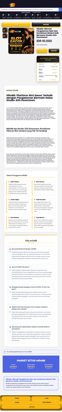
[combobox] (29, 9)
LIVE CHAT (31, 407)
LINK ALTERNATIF (47, 402)
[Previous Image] (9, 41)
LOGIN (16, 24)
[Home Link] (13, 4)
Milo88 (8, 108)
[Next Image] (33, 41)
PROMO (17, 397)
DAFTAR (46, 24)
